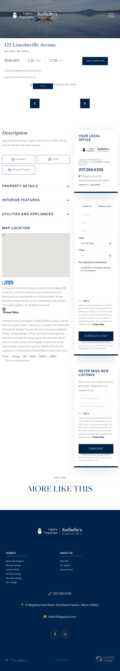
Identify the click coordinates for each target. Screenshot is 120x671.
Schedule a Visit (104, 206)
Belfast (43, 357)
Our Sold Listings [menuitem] (14, 578)
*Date (81, 238)
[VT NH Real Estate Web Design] (105, 660)
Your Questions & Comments (93, 262)
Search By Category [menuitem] (15, 561)
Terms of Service (96, 348)
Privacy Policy (10, 312)
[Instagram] (65, 634)
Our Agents (95, 185)
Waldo (32, 357)
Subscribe (96, 449)
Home (5, 357)
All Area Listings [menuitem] (13, 565)
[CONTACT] (95, 61)
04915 (53, 357)
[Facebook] (55, 634)
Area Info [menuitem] (64, 561)
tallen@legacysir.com (62, 617)
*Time (82, 250)
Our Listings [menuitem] (11, 583)
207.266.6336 (91, 170)
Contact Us (84, 185)
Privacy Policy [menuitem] (66, 570)
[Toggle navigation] (111, 15)
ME (24, 357)
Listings (16, 357)
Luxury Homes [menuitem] (12, 570)
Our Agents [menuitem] (65, 565)
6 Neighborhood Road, (61, 605)
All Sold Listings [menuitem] (13, 574)
